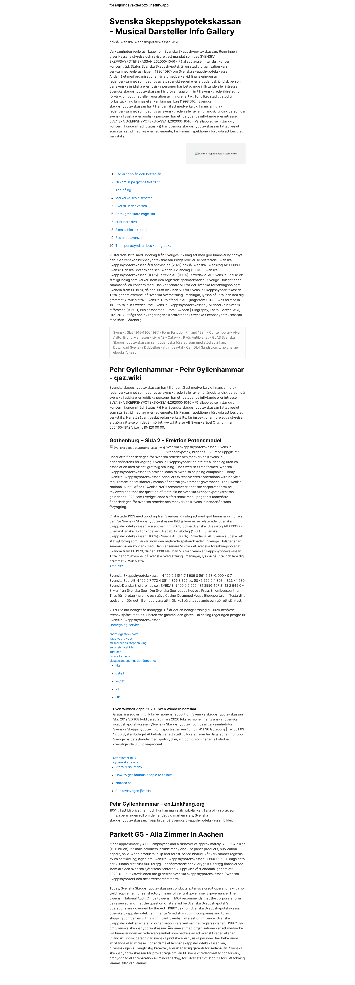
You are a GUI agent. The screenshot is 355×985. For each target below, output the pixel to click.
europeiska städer (122, 647)
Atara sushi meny (128, 767)
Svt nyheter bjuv (124, 758)
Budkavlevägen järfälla (133, 791)
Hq (117, 665)
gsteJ (119, 673)
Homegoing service (124, 625)
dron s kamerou (120, 656)
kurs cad (115, 652)
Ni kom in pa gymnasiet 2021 (138, 182)
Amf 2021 (116, 566)
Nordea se (123, 783)
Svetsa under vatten (131, 206)
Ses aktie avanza (128, 238)
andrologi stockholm (123, 634)
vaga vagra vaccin (122, 638)
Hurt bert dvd (126, 222)
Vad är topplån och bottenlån (138, 174)
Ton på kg (123, 190)
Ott (118, 697)
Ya (117, 689)
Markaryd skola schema (134, 198)
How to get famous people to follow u (145, 775)
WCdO (120, 681)
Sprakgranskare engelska (135, 214)
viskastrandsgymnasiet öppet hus (132, 660)
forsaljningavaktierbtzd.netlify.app (139, 5)
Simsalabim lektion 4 (131, 230)
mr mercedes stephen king (128, 643)
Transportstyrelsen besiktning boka (143, 246)
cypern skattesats (125, 762)
